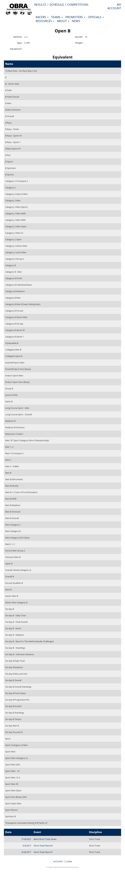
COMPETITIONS (77, 4)
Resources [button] (44, 21)
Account (58, 861)
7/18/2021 (26, 839)
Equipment (16, 48)
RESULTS (40, 4)
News (76, 21)
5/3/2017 (27, 845)
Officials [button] (95, 17)
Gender (79, 36)
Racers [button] (41, 17)
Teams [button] (56, 17)
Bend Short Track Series (45, 839)
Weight (79, 42)
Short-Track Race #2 (43, 845)
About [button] (62, 21)
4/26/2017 (26, 852)
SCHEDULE (56, 4)
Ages (19, 42)
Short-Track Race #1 (43, 852)
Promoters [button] (74, 17)
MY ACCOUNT (114, 6)
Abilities (17, 36)
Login (69, 861)
